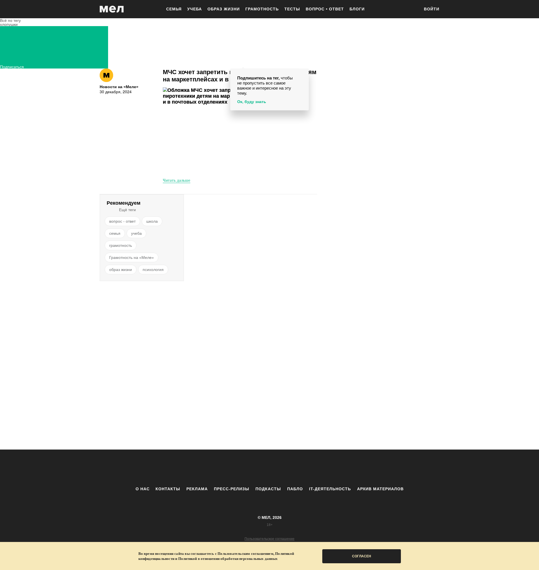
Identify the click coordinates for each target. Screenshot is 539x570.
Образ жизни (223, 9)
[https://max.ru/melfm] (316, 468)
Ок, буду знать (251, 101)
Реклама (197, 489)
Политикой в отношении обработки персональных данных (228, 559)
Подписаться (12, 66)
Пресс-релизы (231, 489)
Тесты (292, 9)
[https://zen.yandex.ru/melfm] (239, 468)
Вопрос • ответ (325, 9)
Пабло (295, 489)
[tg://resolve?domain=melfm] (223, 468)
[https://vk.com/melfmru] (254, 468)
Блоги (357, 9)
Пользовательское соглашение (269, 539)
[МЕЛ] (112, 9)
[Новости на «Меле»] (106, 75)
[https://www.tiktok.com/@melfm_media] (269, 468)
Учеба (194, 9)
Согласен (361, 556)
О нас (143, 489)
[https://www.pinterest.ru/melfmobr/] (285, 468)
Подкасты (268, 489)
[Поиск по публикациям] (412, 9)
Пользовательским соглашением (245, 553)
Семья (174, 9)
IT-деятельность (330, 489)
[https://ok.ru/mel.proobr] (300, 468)
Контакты (168, 489)
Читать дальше (176, 180)
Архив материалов (380, 489)
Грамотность (262, 9)
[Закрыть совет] (303, 73)
